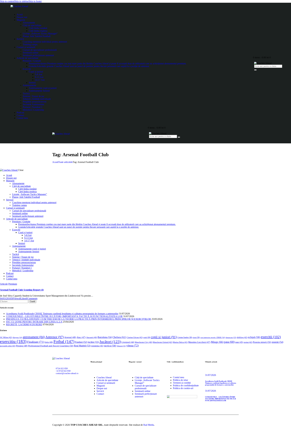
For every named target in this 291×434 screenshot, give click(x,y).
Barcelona (105, 337)
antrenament (34, 337)
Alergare (17, 337)
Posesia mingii (262, 342)
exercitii (271, 337)
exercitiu (13, 341)
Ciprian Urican (135, 337)
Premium (12, 284)
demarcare (231, 337)
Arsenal (70, 337)
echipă (254, 337)
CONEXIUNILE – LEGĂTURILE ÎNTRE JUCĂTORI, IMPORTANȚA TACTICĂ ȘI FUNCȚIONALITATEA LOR (64, 316)
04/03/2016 (5, 298)
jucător (93, 342)
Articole (4, 284)
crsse (196, 337)
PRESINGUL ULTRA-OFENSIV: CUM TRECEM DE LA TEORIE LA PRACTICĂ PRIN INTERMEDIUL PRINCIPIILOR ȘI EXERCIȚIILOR (78, 319)
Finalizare (35, 341)
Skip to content (7, 1)
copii (146, 337)
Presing (22, 346)
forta (49, 342)
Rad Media (148, 425)
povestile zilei (7, 346)
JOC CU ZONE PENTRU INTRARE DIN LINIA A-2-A (34, 321)
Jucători (110, 342)
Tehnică (121, 346)
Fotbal (64, 341)
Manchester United (162, 342)
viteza (132, 345)
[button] (22, 298)
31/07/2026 (210, 375)
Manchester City (143, 342)
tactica (110, 345)
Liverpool (127, 342)
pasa (229, 341)
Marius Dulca (180, 342)
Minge (217, 341)
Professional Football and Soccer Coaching (50, 345)
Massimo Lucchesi (199, 342)
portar (248, 342)
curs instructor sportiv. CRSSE (212, 337)
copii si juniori (164, 337)
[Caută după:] (14, 301)
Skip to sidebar (21, 1)
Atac (81, 337)
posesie (277, 342)
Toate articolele (65, 162)
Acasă (55, 162)
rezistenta (97, 346)
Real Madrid (82, 345)
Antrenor (54, 337)
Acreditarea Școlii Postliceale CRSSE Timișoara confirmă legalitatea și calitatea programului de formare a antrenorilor (62, 313)
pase (239, 342)
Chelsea (119, 337)
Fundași (81, 342)
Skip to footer (35, 1)
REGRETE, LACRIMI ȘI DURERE (24, 324)
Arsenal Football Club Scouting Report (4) (22, 290)
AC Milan (6, 337)
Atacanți (91, 337)
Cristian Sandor (184, 337)
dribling (242, 337)
